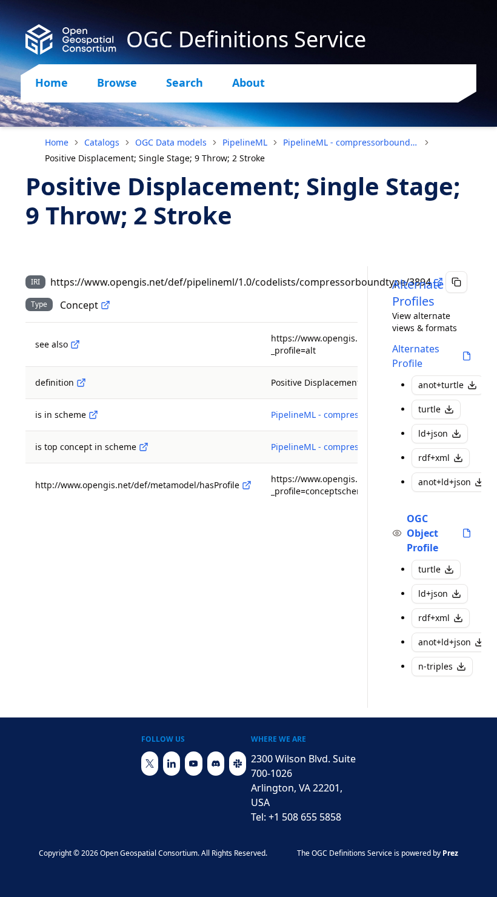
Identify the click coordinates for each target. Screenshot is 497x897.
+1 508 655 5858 (305, 817)
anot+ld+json (444, 482)
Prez (450, 853)
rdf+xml (434, 457)
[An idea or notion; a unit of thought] (105, 305)
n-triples (435, 666)
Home (51, 82)
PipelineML (244, 142)
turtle (429, 409)
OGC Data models (171, 142)
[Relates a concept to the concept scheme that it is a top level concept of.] (143, 447)
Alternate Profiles (418, 292)
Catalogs (101, 142)
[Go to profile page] (467, 356)
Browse (117, 82)
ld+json (433, 433)
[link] (155, 158)
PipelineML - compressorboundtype (351, 142)
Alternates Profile (415, 356)
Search (184, 82)
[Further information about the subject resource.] (75, 344)
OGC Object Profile (422, 533)
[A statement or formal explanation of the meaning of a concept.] (81, 383)
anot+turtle (441, 385)
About (248, 82)
